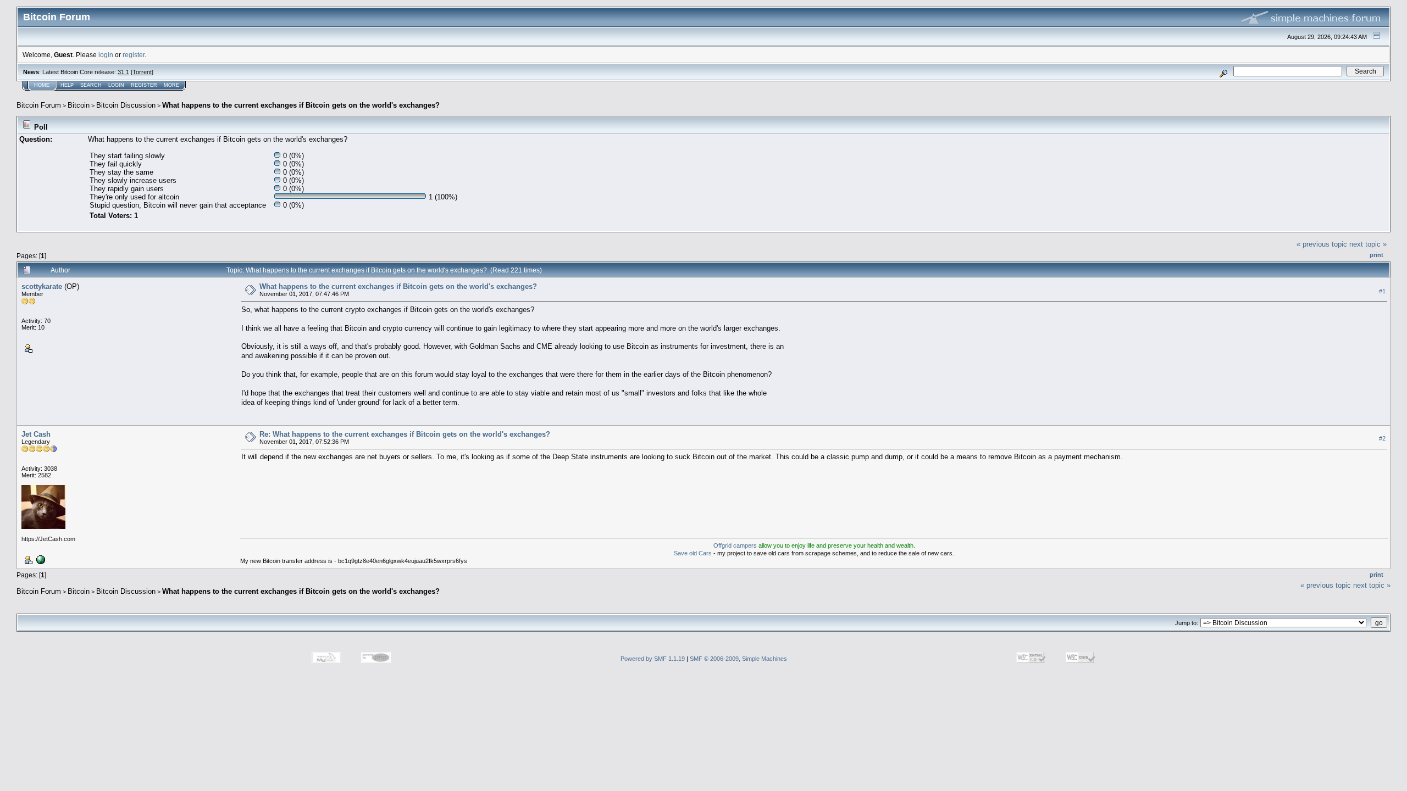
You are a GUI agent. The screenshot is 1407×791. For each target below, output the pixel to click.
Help (67, 85)
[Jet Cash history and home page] (39, 558)
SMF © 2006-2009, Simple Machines (738, 658)
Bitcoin (79, 105)
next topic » (1368, 244)
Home (41, 85)
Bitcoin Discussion (126, 105)
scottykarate (41, 286)
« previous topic (1322, 244)
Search (91, 85)
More (171, 85)
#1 (1382, 291)
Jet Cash (36, 434)
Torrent (142, 72)
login (105, 54)
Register (144, 85)
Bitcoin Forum (38, 105)
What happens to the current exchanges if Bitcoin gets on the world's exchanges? (301, 105)
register (134, 54)
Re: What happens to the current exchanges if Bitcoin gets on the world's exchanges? (404, 434)
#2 (1382, 438)
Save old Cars (693, 553)
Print (1376, 255)
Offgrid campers (735, 545)
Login (116, 85)
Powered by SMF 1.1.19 (653, 658)
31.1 (123, 72)
